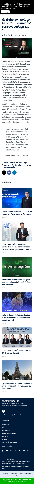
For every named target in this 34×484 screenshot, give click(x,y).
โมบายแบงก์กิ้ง (9, 167)
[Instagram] (11, 451)
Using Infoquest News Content (20, 474)
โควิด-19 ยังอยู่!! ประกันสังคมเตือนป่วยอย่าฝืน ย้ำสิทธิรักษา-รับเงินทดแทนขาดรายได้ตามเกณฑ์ (16, 317)
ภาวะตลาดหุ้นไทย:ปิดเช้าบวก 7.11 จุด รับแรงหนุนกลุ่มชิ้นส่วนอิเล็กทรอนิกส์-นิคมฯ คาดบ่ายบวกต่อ (16, 282)
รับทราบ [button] (5, 11)
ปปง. (12, 164)
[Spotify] (24, 451)
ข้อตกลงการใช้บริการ (8, 8)
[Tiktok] (3, 451)
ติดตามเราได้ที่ (7, 446)
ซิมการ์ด (12, 162)
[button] (4, 172)
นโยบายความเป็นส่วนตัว (17, 6)
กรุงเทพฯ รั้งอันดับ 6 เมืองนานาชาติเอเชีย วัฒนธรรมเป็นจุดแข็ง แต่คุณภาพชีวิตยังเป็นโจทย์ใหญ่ (17, 386)
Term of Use (21, 473)
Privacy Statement (9, 473)
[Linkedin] (28, 451)
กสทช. (6, 162)
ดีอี (17, 162)
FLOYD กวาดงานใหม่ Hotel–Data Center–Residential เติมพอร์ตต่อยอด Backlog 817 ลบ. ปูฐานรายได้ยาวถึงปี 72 (17, 247)
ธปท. (21, 162)
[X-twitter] (16, 451)
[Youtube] (7, 451)
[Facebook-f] (20, 451)
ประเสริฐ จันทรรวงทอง (23, 164)
